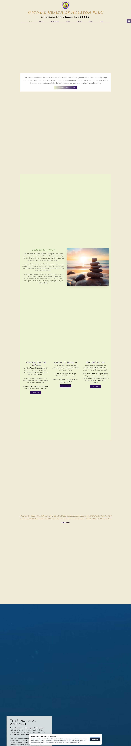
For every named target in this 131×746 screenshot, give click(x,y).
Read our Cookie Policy (75, 742)
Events (68, 21)
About (40, 21)
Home (30, 21)
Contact (91, 21)
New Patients (54, 21)
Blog (101, 21)
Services (79, 21)
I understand (95, 739)
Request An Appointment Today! (65, 87)
